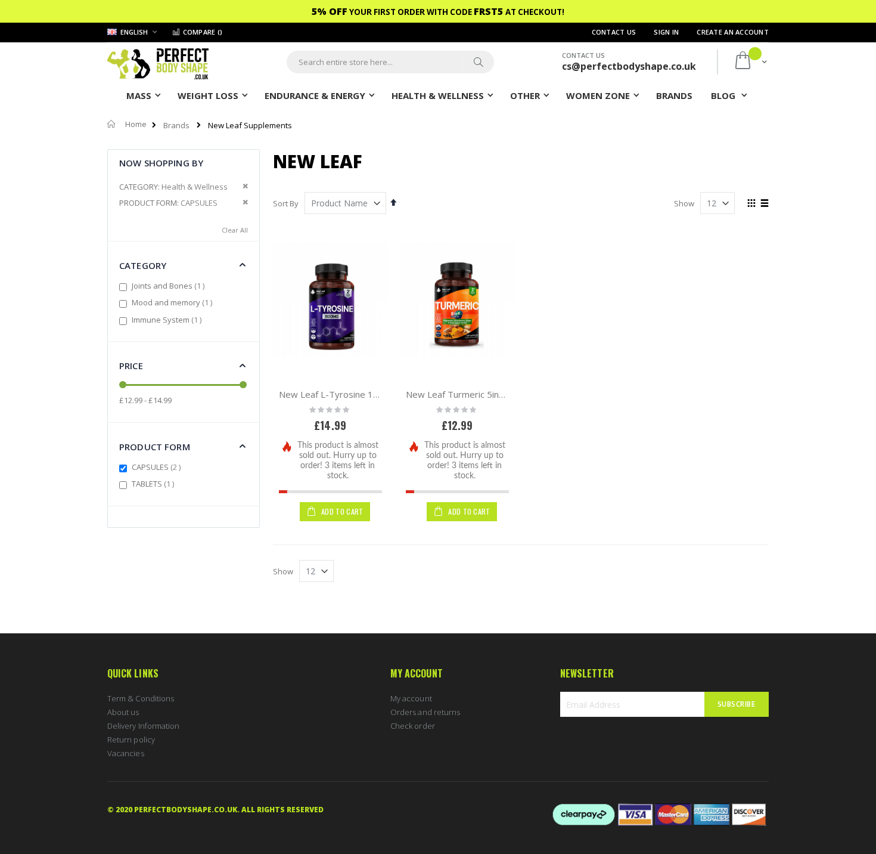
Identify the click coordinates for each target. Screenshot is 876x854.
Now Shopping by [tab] (161, 163)
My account (411, 698)
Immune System (168, 319)
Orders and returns (425, 712)
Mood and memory (173, 302)
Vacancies (125, 753)
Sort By (286, 203)
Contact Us (614, 31)
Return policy (131, 739)
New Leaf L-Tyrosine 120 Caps (342, 394)
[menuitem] (674, 95)
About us (123, 712)
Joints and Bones (169, 285)
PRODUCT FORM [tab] (154, 447)
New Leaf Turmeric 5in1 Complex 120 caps (494, 394)
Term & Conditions (140, 698)
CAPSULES (158, 467)
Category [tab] (142, 265)
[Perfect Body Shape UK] (158, 62)
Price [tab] (131, 366)
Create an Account (733, 31)
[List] (764, 204)
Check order (412, 725)
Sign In (666, 31)
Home (136, 124)
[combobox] (390, 62)
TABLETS (154, 483)
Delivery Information (143, 725)
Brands (176, 125)
